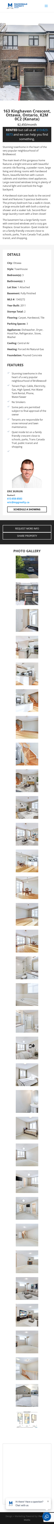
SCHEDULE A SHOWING (27, 509)
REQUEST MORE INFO (27, 528)
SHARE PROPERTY (27, 536)
